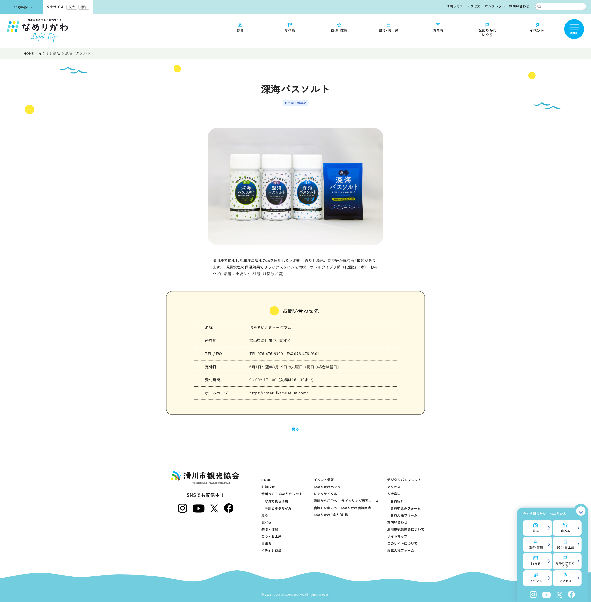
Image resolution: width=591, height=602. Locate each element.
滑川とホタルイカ (278, 508)
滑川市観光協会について (405, 529)
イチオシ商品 (271, 550)
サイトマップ (397, 536)
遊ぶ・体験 (269, 529)
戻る (295, 429)
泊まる (437, 30)
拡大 (72, 7)
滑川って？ (454, 6)
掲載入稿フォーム (400, 550)
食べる (289, 30)
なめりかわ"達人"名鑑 (331, 514)
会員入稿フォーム (403, 515)
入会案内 (394, 493)
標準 (84, 7)
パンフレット (495, 6)
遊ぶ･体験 (339, 30)
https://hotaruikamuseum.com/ (278, 393)
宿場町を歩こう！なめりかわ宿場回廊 (342, 507)
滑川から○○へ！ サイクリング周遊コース (346, 500)
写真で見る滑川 (276, 501)
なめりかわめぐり (487, 32)
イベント (536, 30)
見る (240, 30)
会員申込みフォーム (405, 508)
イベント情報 (324, 479)
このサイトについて (402, 543)
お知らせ (268, 486)
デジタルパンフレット (404, 479)
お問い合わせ (519, 6)
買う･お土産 (388, 30)
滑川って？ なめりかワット (281, 493)
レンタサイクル (325, 493)
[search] (539, 6)
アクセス (474, 6)
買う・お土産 (271, 536)
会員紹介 (397, 501)
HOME (266, 479)
